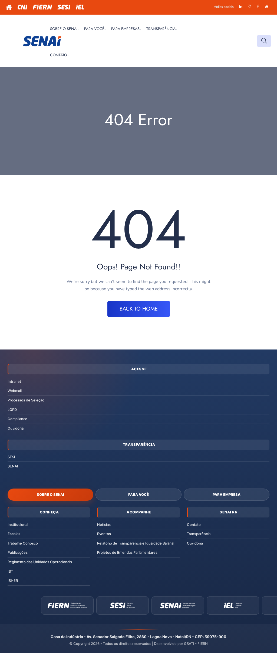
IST (10, 571)
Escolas (14, 534)
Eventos (104, 534)
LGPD (12, 409)
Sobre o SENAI (50, 494)
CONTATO (58, 55)
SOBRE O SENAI (63, 28)
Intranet (14, 381)
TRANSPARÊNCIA (161, 28)
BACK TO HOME (139, 309)
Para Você (138, 494)
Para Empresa (226, 494)
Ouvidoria (16, 428)
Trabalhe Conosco (23, 543)
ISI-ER (13, 580)
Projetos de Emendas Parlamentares (127, 552)
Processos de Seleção (26, 400)
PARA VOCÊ (94, 28)
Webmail (15, 390)
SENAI (13, 466)
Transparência (198, 534)
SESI (11, 457)
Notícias (104, 524)
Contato (194, 524)
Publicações (18, 552)
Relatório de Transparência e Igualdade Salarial (135, 543)
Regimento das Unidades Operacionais (40, 562)
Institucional (18, 524)
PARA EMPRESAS (125, 28)
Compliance (17, 419)
